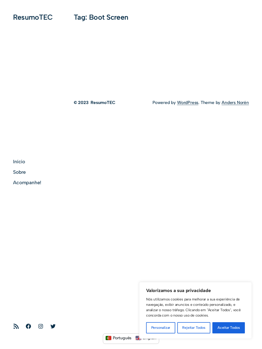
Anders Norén (235, 102)
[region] (195, 310)
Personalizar (160, 327)
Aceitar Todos (228, 327)
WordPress (187, 102)
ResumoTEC (32, 17)
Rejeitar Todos (193, 327)
